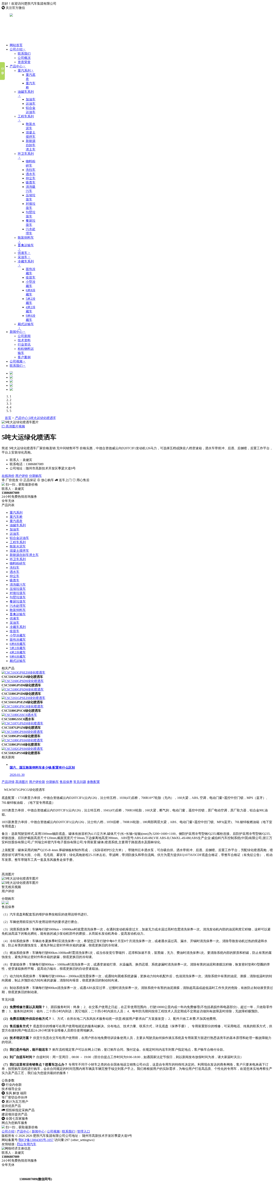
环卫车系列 (18, 559)
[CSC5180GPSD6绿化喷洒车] (23, 689)
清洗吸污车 (18, 584)
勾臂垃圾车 (18, 597)
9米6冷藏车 (18, 656)
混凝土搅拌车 (19, 550)
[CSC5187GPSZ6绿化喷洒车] (22, 723)
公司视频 (16, 361)
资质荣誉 (24, 62)
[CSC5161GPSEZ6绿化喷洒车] (23, 698)
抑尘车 (30, 178)
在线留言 (10, 1179)
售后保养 (66, 782)
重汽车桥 (16, 516)
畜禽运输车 (18, 614)
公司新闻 (24, 336)
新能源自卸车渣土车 (30, 145)
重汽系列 (24, 70)
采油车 (22, 257)
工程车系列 (18, 542)
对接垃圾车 (18, 593)
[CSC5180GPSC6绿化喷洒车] (22, 706)
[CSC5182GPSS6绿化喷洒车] (22, 748)
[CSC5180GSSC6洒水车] (19, 715)
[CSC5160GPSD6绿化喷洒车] (23, 681)
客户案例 (24, 357)
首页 (8, 418)
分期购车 (35, 476)
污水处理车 (18, 605)
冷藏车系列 (18, 627)
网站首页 (16, 45)
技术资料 (24, 340)
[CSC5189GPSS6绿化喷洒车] (22, 732)
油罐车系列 (18, 525)
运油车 (30, 103)
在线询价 (8, 476)
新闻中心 (16, 331)
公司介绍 (16, 49)
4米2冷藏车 (18, 652)
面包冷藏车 (18, 639)
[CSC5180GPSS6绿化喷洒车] (22, 740)
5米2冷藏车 (18, 648)
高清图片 (21, 782)
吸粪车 (30, 182)
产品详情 (8, 782)
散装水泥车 (18, 546)
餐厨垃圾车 (18, 601)
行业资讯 (24, 344)
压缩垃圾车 (18, 588)
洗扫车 (30, 169)
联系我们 (24, 53)
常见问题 (79, 782)
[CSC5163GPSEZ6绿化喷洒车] (23, 672)
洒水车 (30, 174)
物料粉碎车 (18, 563)
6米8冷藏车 (18, 644)
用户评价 (21, 476)
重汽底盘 (16, 521)
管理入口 (83, 1131)
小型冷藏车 (18, 635)
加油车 (30, 99)
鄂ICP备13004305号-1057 (36, 1140)
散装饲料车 (18, 610)
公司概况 (24, 58)
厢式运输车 (18, 661)
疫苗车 (30, 277)
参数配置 (93, 782)
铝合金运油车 (19, 538)
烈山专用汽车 (26, 1144)
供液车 (22, 253)
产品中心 (16, 66)
